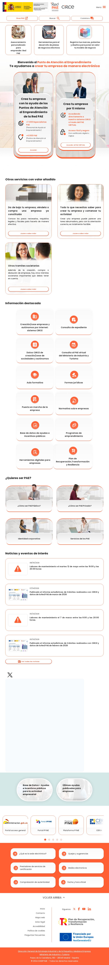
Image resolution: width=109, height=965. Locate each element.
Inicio (42, 908)
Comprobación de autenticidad (34, 882)
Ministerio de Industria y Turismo (55, 954)
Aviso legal (40, 922)
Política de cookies (36, 930)
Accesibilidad (39, 926)
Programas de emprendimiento (74, 434)
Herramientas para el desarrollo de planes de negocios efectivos (49, 45)
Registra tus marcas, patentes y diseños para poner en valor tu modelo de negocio (85, 45)
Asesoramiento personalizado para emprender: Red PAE (18, 48)
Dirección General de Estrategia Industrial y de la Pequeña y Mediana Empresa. (54, 951)
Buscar (53, 18)
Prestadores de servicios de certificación (32, 868)
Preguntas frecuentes (35, 935)
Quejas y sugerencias (78, 853)
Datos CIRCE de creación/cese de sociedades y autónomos (35, 355)
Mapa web (40, 917)
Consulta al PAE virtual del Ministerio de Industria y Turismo (74, 355)
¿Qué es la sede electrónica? (32, 853)
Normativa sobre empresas (74, 408)
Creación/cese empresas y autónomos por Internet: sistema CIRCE (35, 327)
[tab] (45, 840)
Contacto (40, 913)
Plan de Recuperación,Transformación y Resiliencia (72, 461)
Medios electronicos (77, 868)
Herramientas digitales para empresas (34, 461)
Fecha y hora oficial (77, 882)
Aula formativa (35, 382)
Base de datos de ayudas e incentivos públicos (35, 434)
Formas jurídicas (74, 382)
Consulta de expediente (74, 327)
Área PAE (20, 18)
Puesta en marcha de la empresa (35, 409)
